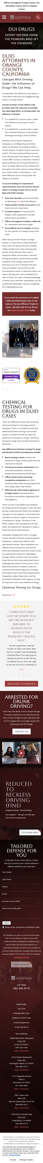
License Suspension (21, 1022)
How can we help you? (11, 908)
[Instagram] (24, 995)
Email (4, 894)
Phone (5, 887)
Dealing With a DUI (21, 1013)
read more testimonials (21, 684)
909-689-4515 (21, 1104)
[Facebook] (18, 995)
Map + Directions (21, 1051)
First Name (7, 872)
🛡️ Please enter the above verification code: (21, 927)
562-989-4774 (21, 1066)
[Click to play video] (21, 753)
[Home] (20, 17)
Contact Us (21, 731)
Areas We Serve (21, 1027)
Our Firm (21, 1008)
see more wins (30, 832)
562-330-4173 (21, 988)
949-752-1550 (21, 1047)
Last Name (6, 879)
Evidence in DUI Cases (21, 1018)
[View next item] (7, 389)
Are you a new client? (11, 901)
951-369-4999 (21, 1085)
